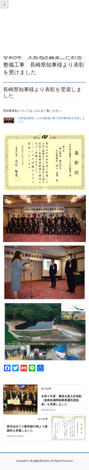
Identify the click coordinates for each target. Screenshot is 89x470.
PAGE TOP (83, 452)
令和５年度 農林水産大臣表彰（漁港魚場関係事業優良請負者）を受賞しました (61, 400)
